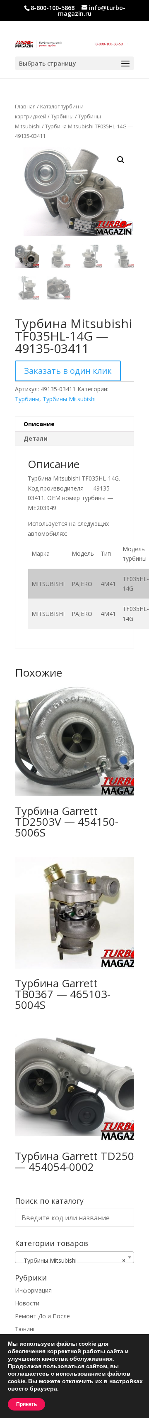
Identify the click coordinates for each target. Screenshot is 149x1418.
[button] (120, 159)
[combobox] (74, 1257)
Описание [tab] (39, 424)
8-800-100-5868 (52, 8)
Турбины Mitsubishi (69, 399)
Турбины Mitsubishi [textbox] (72, 1260)
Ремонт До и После (42, 1316)
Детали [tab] (36, 438)
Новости (27, 1303)
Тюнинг (25, 1329)
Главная (25, 106)
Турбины (62, 116)
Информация (33, 1290)
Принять (26, 1404)
